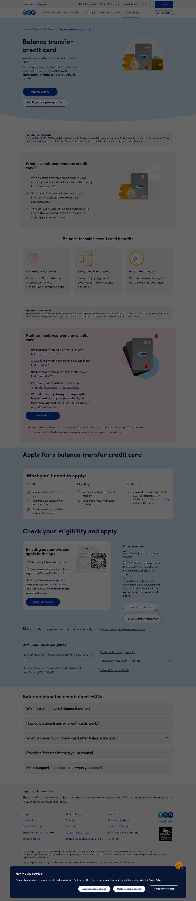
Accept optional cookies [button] (94, 888)
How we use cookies (29, 873)
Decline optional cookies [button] (129, 888)
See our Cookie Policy (151, 880)
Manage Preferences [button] (164, 888)
